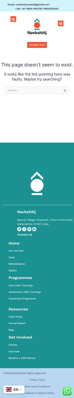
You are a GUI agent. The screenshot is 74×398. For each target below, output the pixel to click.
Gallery (13, 270)
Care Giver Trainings (21, 285)
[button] (13, 19)
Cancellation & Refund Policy (37, 393)
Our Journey (16, 250)
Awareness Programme (22, 298)
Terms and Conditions (37, 386)
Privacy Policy (37, 379)
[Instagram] (24, 229)
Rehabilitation (17, 263)
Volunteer (14, 351)
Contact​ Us (24, 234)
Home (14, 243)
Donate (13, 344)
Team (12, 257)
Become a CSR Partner (22, 358)
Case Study (15, 316)
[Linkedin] (19, 229)
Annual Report (17, 323)
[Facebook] (29, 229)
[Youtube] (34, 229)
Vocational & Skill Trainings (25, 292)
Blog (11, 330)
